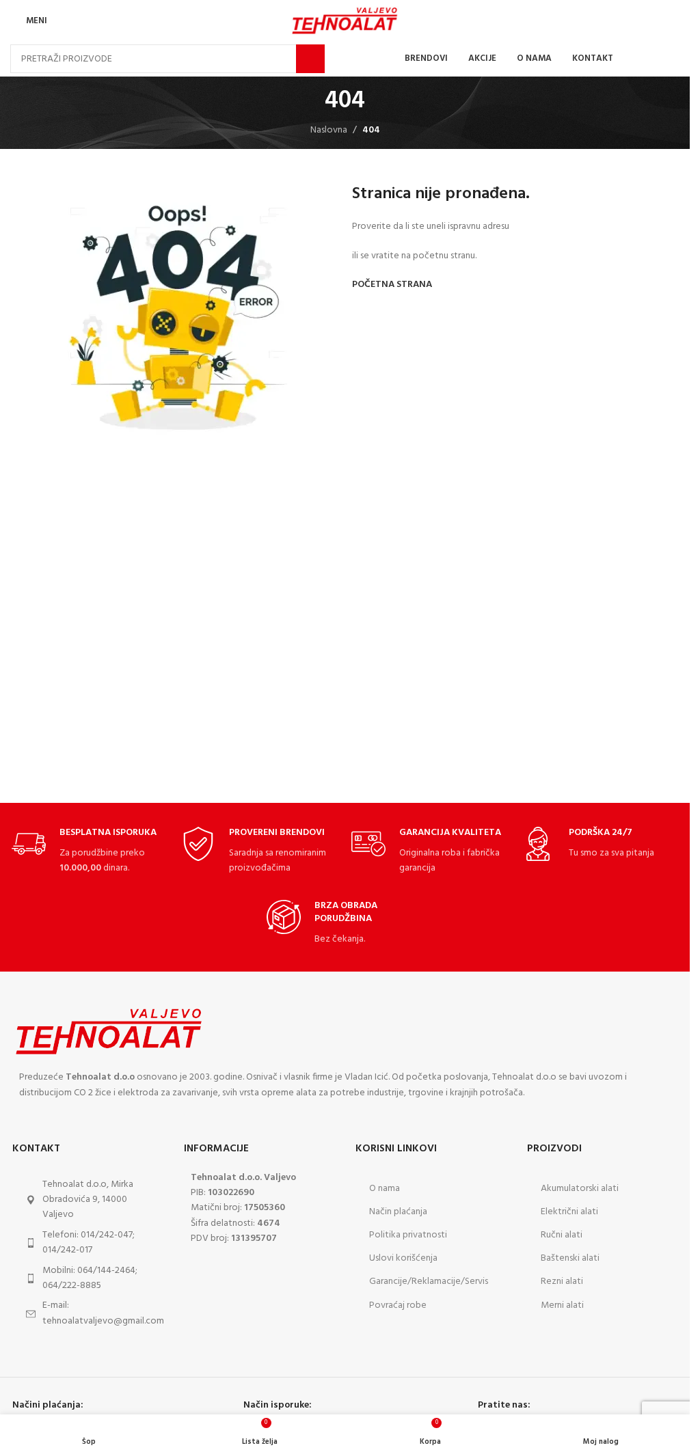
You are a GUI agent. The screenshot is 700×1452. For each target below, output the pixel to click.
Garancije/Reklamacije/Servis (428, 1281)
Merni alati (562, 1305)
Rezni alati (562, 1281)
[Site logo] (345, 21)
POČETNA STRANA (392, 284)
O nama (384, 1188)
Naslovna (328, 130)
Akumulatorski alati (580, 1188)
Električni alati (569, 1212)
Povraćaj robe (398, 1305)
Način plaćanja (398, 1212)
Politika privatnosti (408, 1235)
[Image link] (109, 1031)
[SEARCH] (310, 58)
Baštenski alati (570, 1258)
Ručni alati (561, 1235)
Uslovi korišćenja (403, 1258)
